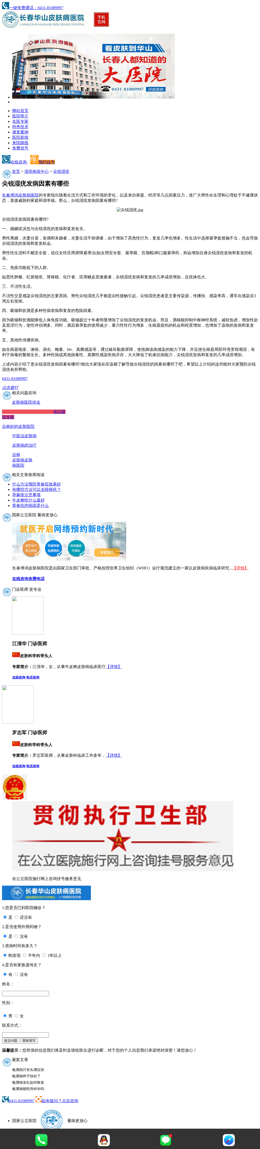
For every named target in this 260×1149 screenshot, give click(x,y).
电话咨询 (32, 677)
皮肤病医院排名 (26, 402)
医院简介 (20, 116)
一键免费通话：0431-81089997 (36, 8)
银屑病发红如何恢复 (28, 1082)
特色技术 (20, 127)
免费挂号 (20, 148)
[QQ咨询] (104, 1145)
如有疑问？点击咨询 (60, 1101)
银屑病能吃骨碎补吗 (28, 1089)
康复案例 (20, 132)
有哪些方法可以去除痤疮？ (36, 489)
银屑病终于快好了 (26, 1076)
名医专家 (20, 121)
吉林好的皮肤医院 (18, 426)
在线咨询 (19, 162)
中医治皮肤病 (24, 436)
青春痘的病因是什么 (30, 505)
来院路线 (20, 143)
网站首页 (20, 111)
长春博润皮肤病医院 (20, 195)
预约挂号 (47, 162)
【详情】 (240, 568)
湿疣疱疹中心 (36, 171)
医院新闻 (20, 137)
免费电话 (36, 579)
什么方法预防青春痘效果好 (36, 484)
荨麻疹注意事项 (26, 495)
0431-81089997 (22, 1101)
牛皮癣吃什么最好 (28, 500)
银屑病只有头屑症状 (28, 1070)
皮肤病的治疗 (24, 445)
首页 (16, 171)
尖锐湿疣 (61, 171)
